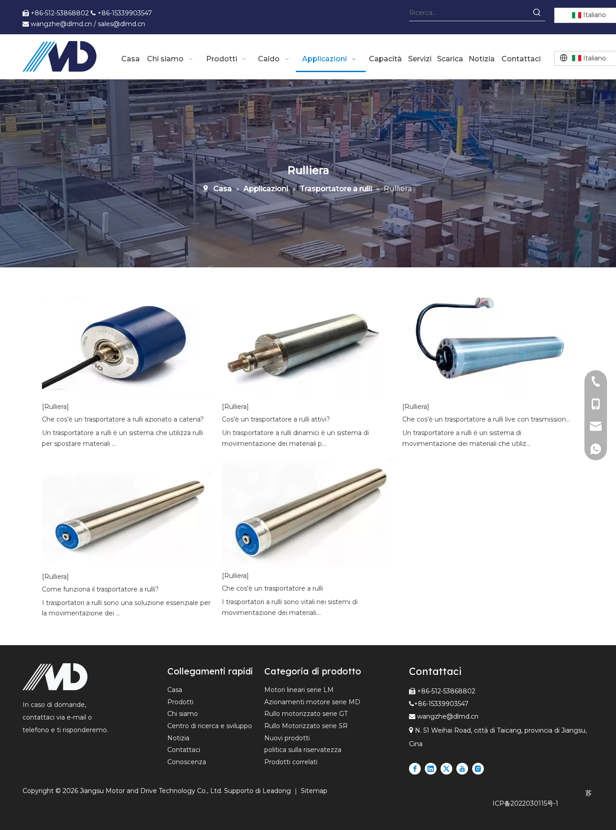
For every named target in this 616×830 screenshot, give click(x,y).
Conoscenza (186, 762)
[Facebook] (415, 769)
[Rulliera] (55, 407)
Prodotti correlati (290, 762)
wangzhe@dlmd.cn (447, 716)
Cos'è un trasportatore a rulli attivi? (276, 419)
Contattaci (183, 750)
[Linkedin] (431, 769)
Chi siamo (182, 714)
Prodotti (180, 702)
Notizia (178, 738)
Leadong (277, 791)
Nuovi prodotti (287, 738)
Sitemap (314, 791)
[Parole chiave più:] (537, 13)
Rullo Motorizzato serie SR (306, 726)
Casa (174, 690)
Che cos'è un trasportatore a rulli (272, 588)
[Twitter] (446, 769)
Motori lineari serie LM (299, 690)
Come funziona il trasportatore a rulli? (100, 589)
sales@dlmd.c (119, 24)
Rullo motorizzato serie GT (306, 714)
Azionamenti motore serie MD (312, 702)
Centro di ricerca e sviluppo (209, 726)
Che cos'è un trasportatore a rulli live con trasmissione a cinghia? (487, 419)
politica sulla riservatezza (302, 750)
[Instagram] (478, 769)
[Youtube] (462, 769)
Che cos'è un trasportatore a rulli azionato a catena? (123, 419)
